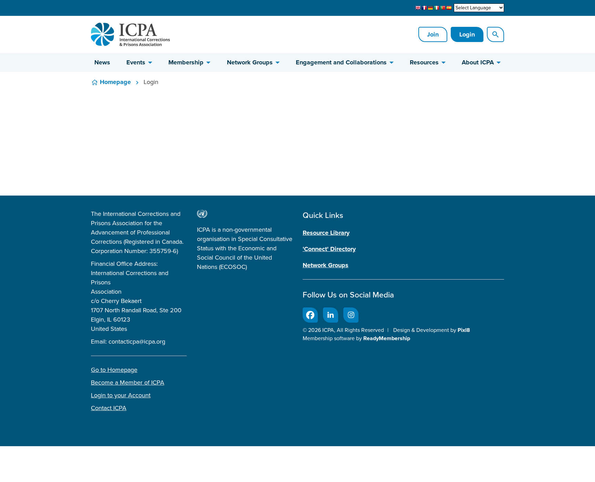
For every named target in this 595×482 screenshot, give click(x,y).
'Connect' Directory (329, 248)
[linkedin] (330, 315)
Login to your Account (120, 395)
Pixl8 (464, 330)
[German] (430, 8)
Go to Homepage (114, 369)
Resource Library (326, 232)
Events (135, 62)
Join (433, 34)
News (102, 62)
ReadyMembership (386, 338)
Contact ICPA (108, 408)
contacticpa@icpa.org (136, 341)
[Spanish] (449, 8)
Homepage (115, 81)
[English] (418, 8)
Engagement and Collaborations (341, 62)
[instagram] (350, 315)
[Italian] (436, 8)
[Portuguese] (443, 8)
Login (467, 34)
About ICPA (478, 62)
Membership (185, 62)
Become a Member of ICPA (127, 382)
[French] (424, 8)
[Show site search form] (495, 34)
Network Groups (250, 62)
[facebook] (310, 315)
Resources (424, 62)
